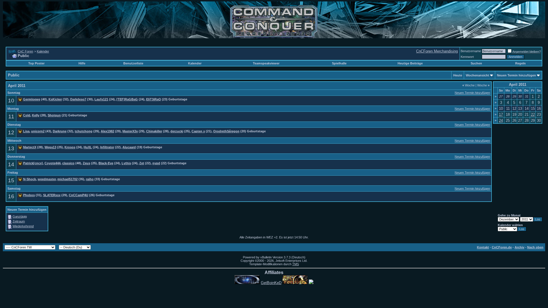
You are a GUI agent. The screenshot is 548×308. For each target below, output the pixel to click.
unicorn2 (38, 131)
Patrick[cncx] (33, 163)
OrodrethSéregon (226, 131)
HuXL (88, 147)
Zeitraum (19, 221)
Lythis (126, 163)
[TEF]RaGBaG (127, 99)
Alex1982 (107, 131)
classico (68, 163)
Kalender (43, 51)
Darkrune (60, 131)
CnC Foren (25, 51)
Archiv (519, 247)
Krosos (70, 147)
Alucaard (129, 147)
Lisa (26, 131)
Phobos (29, 195)
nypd (156, 163)
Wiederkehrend (23, 226)
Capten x (198, 131)
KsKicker (55, 99)
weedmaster (47, 179)
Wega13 (50, 147)
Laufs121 (101, 99)
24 (501, 120)
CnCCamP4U (78, 195)
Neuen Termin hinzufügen (516, 75)
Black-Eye (105, 163)
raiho (90, 179)
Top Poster (36, 63)
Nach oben (535, 247)
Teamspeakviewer (266, 63)
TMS (295, 264)
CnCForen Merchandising (437, 51)
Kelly (35, 115)
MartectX (29, 147)
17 (501, 114)
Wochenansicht (477, 75)
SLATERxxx (52, 195)
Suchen (476, 63)
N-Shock (29, 179)
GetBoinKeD (271, 283)
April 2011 (517, 84)
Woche (468, 85)
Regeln (520, 63)
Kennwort (467, 56)
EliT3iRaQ (153, 99)
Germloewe (31, 99)
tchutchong (83, 131)
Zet (141, 163)
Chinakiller (154, 131)
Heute (457, 75)
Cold (26, 115)
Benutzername (471, 51)
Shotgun (54, 115)
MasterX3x (130, 131)
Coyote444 (53, 163)
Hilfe (81, 63)
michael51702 (67, 179)
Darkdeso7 (78, 99)
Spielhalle (339, 63)
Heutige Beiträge (410, 63)
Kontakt (483, 247)
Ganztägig (20, 216)
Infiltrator (107, 147)
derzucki (176, 131)
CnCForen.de (502, 247)
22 (533, 114)
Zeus (86, 163)
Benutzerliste (133, 63)
